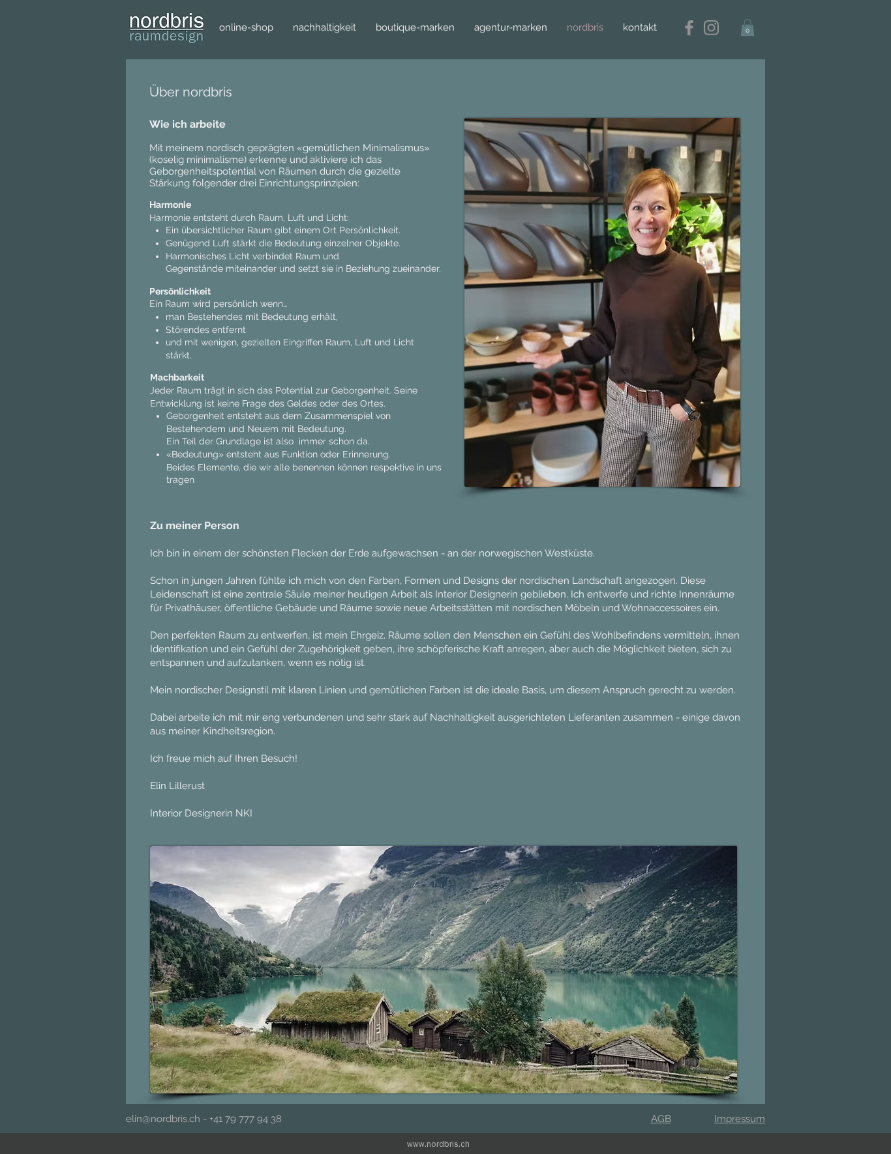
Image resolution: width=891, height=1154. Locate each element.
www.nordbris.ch (438, 1143)
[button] (747, 27)
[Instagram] (711, 28)
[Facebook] (689, 28)
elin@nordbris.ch (163, 1119)
